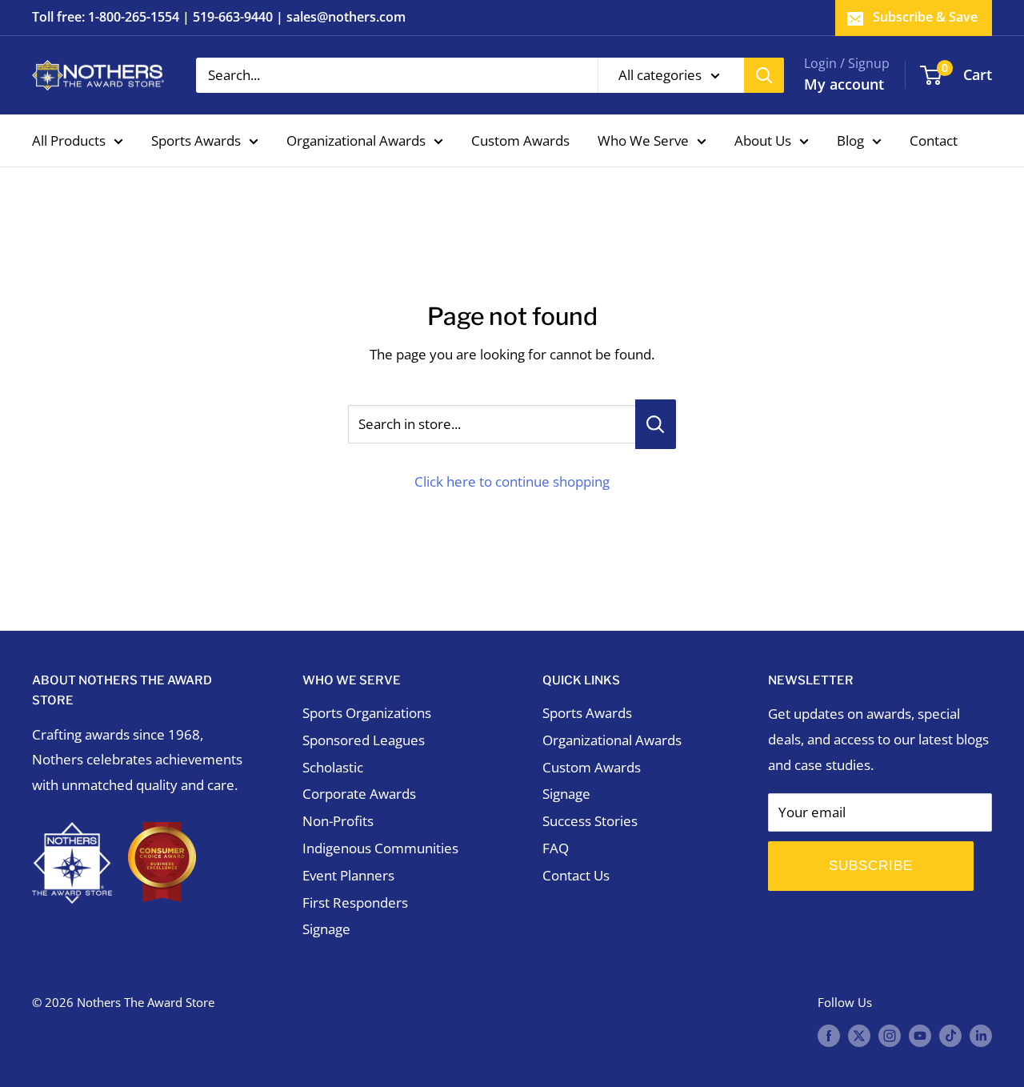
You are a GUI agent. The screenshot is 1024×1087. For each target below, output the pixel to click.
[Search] (764, 75)
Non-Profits (338, 821)
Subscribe (871, 865)
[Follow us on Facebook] (829, 1035)
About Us (762, 139)
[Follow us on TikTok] (950, 1035)
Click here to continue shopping (512, 481)
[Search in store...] (655, 424)
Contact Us (576, 875)
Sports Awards (196, 139)
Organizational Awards (356, 139)
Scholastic (332, 767)
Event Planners (348, 875)
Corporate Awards (359, 793)
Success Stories (590, 821)
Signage (326, 929)
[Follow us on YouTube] (920, 1035)
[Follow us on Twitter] (859, 1035)
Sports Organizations (366, 713)
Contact (934, 139)
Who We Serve (643, 139)
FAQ (555, 848)
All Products (69, 139)
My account (844, 84)
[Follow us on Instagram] (889, 1035)
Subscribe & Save (925, 17)
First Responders (355, 902)
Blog (850, 139)
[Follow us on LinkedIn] (981, 1035)
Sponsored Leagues (363, 740)
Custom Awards (520, 139)
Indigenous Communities (380, 848)
